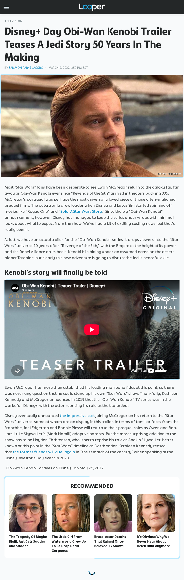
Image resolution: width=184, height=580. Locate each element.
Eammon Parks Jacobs (26, 68)
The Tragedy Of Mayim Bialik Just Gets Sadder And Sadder (28, 541)
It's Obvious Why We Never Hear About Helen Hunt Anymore (153, 541)
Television (13, 21)
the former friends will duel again (44, 452)
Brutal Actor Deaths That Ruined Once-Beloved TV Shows (110, 541)
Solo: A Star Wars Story (81, 211)
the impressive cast (77, 415)
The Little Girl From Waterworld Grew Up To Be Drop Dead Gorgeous (69, 544)
